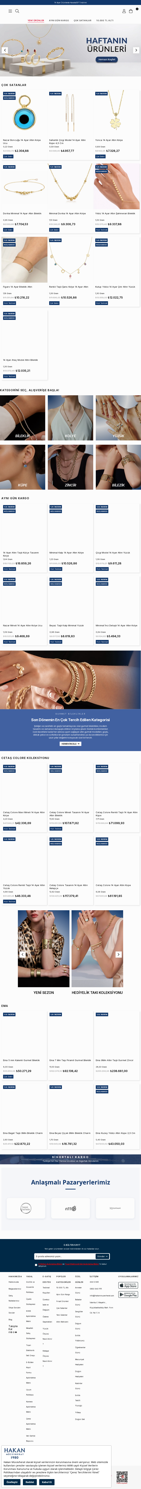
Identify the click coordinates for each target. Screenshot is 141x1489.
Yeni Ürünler (36, 20)
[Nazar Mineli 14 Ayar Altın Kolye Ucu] (24, 598)
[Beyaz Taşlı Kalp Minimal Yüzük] (70, 598)
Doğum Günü (78, 1326)
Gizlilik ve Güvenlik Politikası (30, 1287)
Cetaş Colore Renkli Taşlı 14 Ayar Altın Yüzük (24, 887)
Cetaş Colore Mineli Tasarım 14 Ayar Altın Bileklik (69, 814)
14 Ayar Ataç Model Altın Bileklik (20, 360)
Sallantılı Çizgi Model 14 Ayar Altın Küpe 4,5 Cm (67, 141)
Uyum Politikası (30, 1392)
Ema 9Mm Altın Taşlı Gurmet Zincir (114, 1060)
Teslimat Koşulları (46, 1290)
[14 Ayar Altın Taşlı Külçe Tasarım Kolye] (24, 526)
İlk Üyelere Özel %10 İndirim (71, 3)
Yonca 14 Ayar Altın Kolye (109, 140)
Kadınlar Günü (78, 1385)
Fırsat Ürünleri (62, 1301)
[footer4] (128, 1294)
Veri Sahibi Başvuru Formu (30, 1441)
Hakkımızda (14, 1282)
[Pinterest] (11, 1332)
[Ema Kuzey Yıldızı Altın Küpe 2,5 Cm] (117, 1106)
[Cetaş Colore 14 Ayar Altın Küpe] (117, 858)
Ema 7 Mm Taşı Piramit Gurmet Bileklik (70, 1060)
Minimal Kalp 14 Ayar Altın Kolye (67, 552)
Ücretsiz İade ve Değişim (46, 1305)
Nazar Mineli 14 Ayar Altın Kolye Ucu (22, 625)
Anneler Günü (78, 1290)
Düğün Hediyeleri (79, 1374)
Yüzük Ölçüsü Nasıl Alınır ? (47, 1336)
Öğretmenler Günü (80, 1350)
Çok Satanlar (83, 20)
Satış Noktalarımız (14, 1298)
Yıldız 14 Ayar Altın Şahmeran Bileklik (115, 213)
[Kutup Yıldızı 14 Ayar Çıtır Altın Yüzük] (117, 260)
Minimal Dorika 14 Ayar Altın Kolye (67, 213)
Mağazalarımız (15, 1289)
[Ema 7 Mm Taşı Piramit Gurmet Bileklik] (70, 1033)
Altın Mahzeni (62, 1322)
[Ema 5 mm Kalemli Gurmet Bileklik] (24, 1033)
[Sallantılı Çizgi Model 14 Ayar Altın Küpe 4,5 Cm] (70, 113)
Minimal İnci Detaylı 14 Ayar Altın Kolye (116, 625)
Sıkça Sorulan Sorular (14, 1310)
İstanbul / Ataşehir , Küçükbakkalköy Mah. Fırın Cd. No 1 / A (101, 1307)
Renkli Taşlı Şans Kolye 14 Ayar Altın (68, 286)
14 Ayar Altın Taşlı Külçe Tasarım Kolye (21, 554)
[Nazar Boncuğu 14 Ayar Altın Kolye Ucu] (24, 113)
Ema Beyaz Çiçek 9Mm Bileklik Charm (70, 1133)
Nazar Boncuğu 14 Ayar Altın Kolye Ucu (22, 141)
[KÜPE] (22, 467)
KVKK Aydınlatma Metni (31, 1316)
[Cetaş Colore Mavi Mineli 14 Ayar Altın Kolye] (24, 785)
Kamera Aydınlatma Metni (31, 1407)
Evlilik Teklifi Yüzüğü (78, 1400)
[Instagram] (13, 1332)
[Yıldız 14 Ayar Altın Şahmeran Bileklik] (117, 186)
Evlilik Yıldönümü (79, 1338)
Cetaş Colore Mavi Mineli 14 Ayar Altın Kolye (24, 814)
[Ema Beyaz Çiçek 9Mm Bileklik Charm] (70, 1106)
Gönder (101, 1256)
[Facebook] (9, 1332)
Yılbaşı (78, 1412)
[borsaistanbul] (122, 1477)
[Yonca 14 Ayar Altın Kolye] (117, 113)
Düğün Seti (80, 1419)
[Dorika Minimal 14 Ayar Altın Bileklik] (24, 186)
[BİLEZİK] (118, 467)
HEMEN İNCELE (69, 744)
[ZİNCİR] (70, 467)
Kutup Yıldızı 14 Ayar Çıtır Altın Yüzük (115, 286)
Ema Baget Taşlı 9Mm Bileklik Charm (23, 1133)
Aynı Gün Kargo (59, 20)
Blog (10, 1320)
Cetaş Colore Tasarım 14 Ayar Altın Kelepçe (69, 887)
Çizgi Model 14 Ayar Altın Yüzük (113, 552)
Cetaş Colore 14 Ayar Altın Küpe (113, 885)
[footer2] (128, 1285)
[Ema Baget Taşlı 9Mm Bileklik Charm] (24, 1106)
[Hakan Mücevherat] (70, 11)
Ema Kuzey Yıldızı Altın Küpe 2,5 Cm (115, 1133)
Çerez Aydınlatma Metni (31, 1424)
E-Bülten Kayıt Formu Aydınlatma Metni (31, 1372)
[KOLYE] (70, 417)
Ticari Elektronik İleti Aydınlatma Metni (82, 1264)
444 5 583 (94, 1282)
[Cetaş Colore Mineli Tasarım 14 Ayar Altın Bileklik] (70, 785)
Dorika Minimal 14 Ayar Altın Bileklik (22, 213)
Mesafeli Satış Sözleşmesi (30, 1333)
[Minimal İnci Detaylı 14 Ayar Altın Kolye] (117, 598)
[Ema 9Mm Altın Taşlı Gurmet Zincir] (117, 1033)
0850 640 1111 (96, 1289)
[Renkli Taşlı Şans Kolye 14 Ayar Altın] (70, 260)
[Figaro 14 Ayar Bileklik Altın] (24, 260)
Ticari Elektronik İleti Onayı (30, 1350)
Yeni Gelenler (61, 1315)
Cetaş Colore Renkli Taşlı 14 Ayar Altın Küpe (117, 814)
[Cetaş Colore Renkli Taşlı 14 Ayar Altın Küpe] (117, 785)
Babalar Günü (78, 1302)
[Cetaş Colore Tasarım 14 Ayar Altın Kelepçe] (70, 858)
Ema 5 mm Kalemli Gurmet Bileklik (21, 1060)
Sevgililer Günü (79, 1314)
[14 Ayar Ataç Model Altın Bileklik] (24, 333)
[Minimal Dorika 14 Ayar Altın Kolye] (70, 186)
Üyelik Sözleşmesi (30, 1301)
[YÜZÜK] (118, 417)
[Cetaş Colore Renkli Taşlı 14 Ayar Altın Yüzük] (24, 858)
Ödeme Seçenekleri (47, 1319)
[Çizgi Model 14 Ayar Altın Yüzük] (117, 526)
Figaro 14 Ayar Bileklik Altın (17, 286)
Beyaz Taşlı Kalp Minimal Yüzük (67, 625)
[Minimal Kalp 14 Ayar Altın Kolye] (70, 526)
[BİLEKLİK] (22, 417)
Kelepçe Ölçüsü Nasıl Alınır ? (47, 1358)
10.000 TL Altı (104, 20)
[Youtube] (16, 1332)
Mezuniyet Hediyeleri (79, 1362)
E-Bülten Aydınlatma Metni (50, 1264)
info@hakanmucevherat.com (102, 1296)
